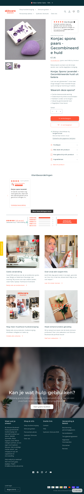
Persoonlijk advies (30, 432)
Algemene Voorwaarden (67, 441)
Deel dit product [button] (58, 165)
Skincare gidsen (29, 429)
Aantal (53, 108)
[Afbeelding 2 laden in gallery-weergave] (17, 66)
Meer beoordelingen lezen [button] (42, 211)
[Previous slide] (7, 195)
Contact (45, 425)
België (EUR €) (11, 489)
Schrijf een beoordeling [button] (67, 221)
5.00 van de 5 (19, 220)
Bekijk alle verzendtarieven (15, 285)
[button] (27, 9)
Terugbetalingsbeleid (69, 436)
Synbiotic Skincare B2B (51, 432)
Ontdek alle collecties (13, 336)
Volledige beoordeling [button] (18, 205)
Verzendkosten (55, 60)
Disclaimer (66, 445)
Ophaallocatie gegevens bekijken (64, 138)
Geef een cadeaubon (51, 338)
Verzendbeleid (67, 433)
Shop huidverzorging (31, 425)
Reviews (65, 449)
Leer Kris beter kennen (52, 283)
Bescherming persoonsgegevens (68, 429)
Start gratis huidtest (42, 407)
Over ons (27, 439)
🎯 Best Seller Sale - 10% (41, 3)
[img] (15, 181)
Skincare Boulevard (63, 490)
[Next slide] (76, 195)
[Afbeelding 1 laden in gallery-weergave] (9, 66)
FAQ (44, 429)
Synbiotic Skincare (30, 435)
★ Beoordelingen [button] (1, 248)
